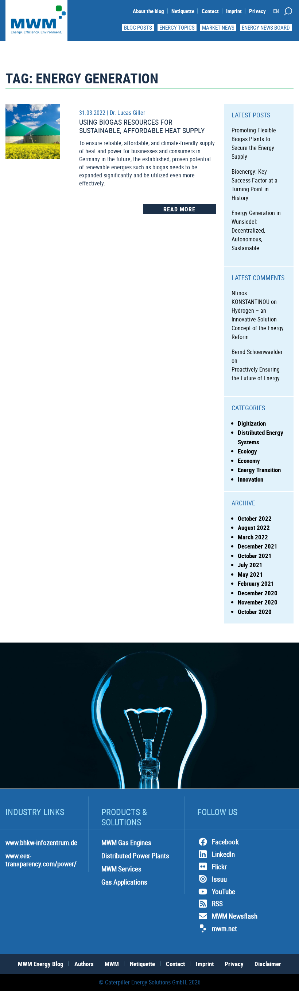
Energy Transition (259, 470)
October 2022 (255, 518)
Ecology (247, 451)
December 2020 (257, 593)
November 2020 (257, 602)
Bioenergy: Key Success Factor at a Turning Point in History (254, 184)
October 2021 (255, 555)
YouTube (223, 891)
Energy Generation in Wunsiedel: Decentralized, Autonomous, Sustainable (256, 230)
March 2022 (253, 537)
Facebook (225, 842)
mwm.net (224, 928)
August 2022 (254, 527)
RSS (217, 903)
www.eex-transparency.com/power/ (41, 859)
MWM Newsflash (234, 916)
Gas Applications (124, 882)
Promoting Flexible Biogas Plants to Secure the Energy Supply (254, 143)
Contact (210, 11)
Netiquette (182, 11)
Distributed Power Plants (135, 855)
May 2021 (250, 574)
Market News (218, 27)
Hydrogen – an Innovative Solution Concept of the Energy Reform (258, 323)
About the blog (148, 11)
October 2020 (255, 611)
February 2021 (256, 583)
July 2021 (250, 565)
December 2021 (257, 546)
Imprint (234, 11)
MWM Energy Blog (40, 964)
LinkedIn (223, 854)
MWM (112, 964)
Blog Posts (138, 27)
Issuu (219, 879)
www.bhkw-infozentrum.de (41, 842)
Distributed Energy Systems (260, 437)
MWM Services (121, 869)
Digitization (252, 423)
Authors (84, 964)
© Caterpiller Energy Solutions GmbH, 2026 (150, 982)
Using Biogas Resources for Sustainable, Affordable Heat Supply (142, 126)
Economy (249, 460)
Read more (179, 209)
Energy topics (177, 27)
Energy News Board (266, 27)
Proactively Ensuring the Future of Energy (256, 373)
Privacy (257, 11)
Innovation (250, 479)
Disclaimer (268, 964)
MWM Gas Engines (126, 842)
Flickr (219, 866)
